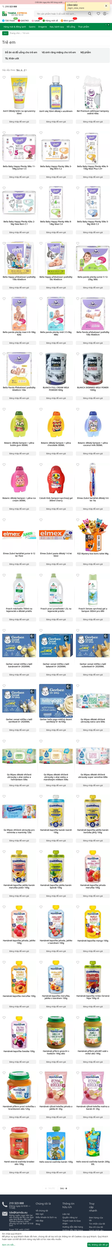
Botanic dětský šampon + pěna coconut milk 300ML (93, 444)
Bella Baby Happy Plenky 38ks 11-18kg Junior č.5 (19, 167)
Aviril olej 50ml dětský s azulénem (55, 111)
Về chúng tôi (42, 1210)
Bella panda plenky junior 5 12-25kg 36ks (93, 278)
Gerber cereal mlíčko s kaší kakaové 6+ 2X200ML (56, 665)
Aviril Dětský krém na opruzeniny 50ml (19, 112)
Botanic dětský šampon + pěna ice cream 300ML (19, 499)
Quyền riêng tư (69, 1217)
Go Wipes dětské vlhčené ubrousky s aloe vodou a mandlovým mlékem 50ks (56, 777)
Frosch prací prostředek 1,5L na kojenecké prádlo (56, 609)
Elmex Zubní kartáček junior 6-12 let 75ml (19, 554)
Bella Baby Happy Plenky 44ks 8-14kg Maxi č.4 (56, 222)
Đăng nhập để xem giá (19, 121)
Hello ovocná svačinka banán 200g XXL (93, 1163)
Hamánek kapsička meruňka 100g (19, 996)
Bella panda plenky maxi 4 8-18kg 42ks (19, 333)
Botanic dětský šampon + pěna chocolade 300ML (56, 444)
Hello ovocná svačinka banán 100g (56, 1162)
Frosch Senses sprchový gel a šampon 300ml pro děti (93, 609)
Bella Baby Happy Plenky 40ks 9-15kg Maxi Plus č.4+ (92, 167)
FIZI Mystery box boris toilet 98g (92, 553)
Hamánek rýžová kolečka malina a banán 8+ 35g (92, 1107)
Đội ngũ (39, 1214)
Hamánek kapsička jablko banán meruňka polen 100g (19, 886)
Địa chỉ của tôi (96, 1227)
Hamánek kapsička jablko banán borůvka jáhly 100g (92, 831)
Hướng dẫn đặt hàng (72, 1226)
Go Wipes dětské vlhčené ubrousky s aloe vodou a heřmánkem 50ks (19, 777)
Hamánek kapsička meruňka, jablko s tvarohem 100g (56, 997)
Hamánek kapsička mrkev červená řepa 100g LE (92, 997)
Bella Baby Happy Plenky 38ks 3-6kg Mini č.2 (56, 167)
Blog (38, 1224)
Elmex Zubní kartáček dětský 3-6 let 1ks (92, 499)
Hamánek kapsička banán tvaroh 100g (56, 831)
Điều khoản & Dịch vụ (46, 1217)
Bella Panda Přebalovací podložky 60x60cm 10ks (19, 388)
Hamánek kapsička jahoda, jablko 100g (19, 941)
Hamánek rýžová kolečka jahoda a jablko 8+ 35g (56, 1107)
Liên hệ (66, 1214)
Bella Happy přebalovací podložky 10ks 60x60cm (19, 278)
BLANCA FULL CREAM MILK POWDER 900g (56, 388)
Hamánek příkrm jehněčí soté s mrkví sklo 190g (93, 1052)
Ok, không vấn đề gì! (98, 1244)
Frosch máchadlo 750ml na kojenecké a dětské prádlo (19, 609)
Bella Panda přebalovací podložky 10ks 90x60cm (93, 333)
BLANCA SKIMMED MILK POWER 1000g (92, 388)
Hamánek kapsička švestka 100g (19, 1051)
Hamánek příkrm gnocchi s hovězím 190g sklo (56, 1052)
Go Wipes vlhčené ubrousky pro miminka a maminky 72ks (19, 831)
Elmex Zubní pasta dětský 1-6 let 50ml (56, 554)
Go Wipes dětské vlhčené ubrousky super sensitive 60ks (93, 775)
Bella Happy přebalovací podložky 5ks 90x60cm (56, 278)
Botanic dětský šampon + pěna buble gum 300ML (19, 444)
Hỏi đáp (39, 1220)
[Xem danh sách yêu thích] (98, 13)
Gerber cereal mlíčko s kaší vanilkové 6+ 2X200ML (19, 720)
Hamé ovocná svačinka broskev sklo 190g (19, 1163)
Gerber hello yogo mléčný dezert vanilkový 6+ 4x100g (56, 720)
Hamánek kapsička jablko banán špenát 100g (56, 886)
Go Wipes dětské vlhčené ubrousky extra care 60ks (93, 720)
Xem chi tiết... (8, 1244)
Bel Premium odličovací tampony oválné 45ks (93, 112)
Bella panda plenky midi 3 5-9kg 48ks (56, 333)
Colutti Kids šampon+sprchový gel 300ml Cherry (56, 499)
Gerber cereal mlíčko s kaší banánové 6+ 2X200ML (19, 665)
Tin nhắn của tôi (97, 1223)
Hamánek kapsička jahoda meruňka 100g (93, 886)
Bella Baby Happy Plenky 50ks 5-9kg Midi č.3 (92, 222)
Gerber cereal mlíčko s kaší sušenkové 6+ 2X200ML (93, 665)
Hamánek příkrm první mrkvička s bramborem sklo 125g (19, 1107)
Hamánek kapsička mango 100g (92, 941)
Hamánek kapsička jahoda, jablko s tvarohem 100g (56, 941)
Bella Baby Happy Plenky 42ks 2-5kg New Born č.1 (19, 222)
